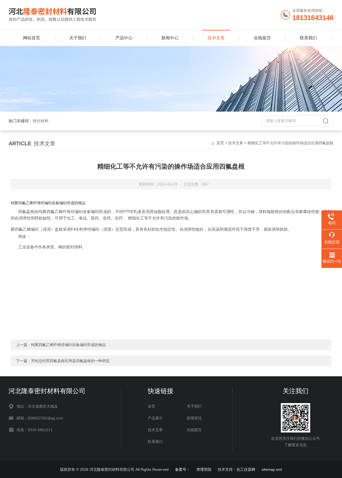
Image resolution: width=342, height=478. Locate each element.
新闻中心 (169, 38)
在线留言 (262, 38)
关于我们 (77, 38)
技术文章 (216, 38)
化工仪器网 (245, 469)
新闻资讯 (194, 418)
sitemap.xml (272, 469)
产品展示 (155, 418)
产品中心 (124, 38)
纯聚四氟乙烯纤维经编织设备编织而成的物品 (68, 345)
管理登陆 (203, 469)
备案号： (182, 469)
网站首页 (31, 38)
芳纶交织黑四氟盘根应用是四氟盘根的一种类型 (70, 361)
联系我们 (308, 38)
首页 (220, 143)
